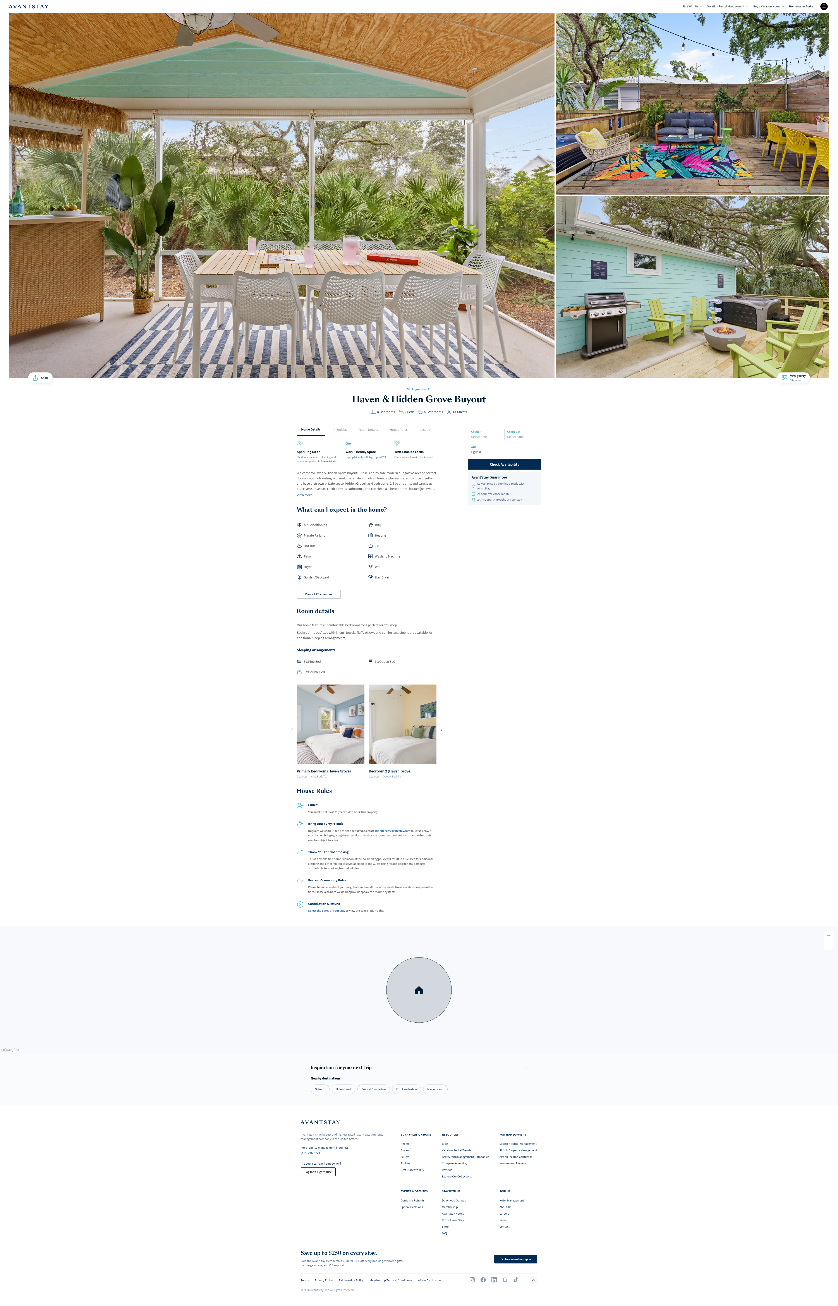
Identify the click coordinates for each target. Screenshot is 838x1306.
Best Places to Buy (412, 1170)
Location (426, 429)
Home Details (311, 429)
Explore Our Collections (457, 1176)
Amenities (340, 429)
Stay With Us (690, 6)
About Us (505, 1207)
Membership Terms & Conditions (391, 1280)
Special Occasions (412, 1207)
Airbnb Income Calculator (516, 1157)
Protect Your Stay (453, 1220)
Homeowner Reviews (513, 1163)
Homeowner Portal (801, 6)
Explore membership (515, 1259)
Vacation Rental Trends (456, 1150)
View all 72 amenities (318, 594)
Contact (505, 1227)
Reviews (447, 1170)
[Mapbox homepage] (11, 1049)
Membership (450, 1207)
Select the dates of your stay (326, 911)
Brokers (405, 1163)
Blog (445, 1144)
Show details (329, 461)
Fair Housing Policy (351, 1280)
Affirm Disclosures (429, 1280)
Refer (503, 1220)
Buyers (405, 1150)
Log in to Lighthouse (318, 1172)
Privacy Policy (324, 1280)
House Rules (398, 429)
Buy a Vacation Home (766, 6)
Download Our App (454, 1200)
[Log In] (824, 6)
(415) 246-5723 (310, 1153)
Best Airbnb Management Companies (465, 1157)
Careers (504, 1213)
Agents (405, 1144)
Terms (305, 1280)
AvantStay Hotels (453, 1213)
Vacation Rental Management (725, 6)
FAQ (444, 1233)
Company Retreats (412, 1200)
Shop (445, 1227)
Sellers (405, 1157)
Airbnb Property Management (518, 1150)
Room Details (368, 429)
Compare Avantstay (454, 1163)
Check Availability (504, 464)
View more (304, 495)
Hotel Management (512, 1200)
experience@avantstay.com (392, 831)
